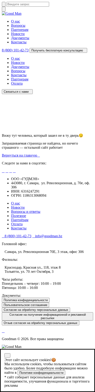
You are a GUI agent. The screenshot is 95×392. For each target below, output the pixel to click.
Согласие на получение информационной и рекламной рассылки (47, 316)
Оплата (17, 83)
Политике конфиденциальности (41, 372)
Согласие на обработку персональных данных (36, 310)
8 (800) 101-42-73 (15, 50)
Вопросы (18, 25)
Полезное (18, 216)
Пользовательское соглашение (25, 305)
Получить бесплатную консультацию (57, 50)
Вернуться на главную (19, 155)
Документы (20, 38)
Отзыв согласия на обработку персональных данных (40, 323)
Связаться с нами (16, 91)
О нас (15, 21)
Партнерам (19, 30)
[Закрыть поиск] (4, 9)
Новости (18, 34)
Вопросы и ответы (25, 212)
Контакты (19, 42)
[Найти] (4, 4)
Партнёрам (19, 220)
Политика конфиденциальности (26, 300)
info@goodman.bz (48, 236)
